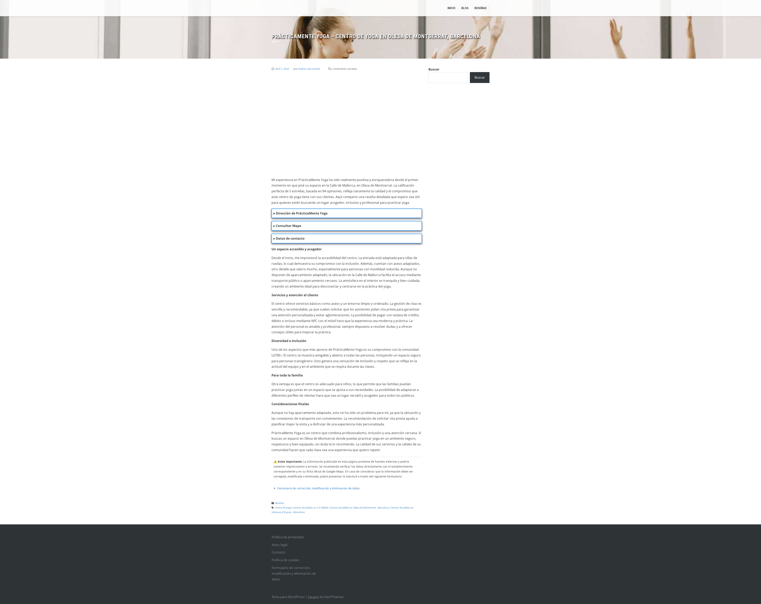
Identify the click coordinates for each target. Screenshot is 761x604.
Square (313, 597)
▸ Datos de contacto (289, 238)
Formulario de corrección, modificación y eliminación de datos (318, 488)
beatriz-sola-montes (309, 68)
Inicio (451, 8)
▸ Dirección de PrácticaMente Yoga (300, 213)
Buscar (433, 69)
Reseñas (279, 503)
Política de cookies (285, 560)
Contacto (278, 552)
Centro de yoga (283, 507)
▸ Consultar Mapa (287, 226)
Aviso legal (279, 545)
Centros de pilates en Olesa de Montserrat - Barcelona (359, 507)
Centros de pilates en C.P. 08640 (310, 507)
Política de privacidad (288, 537)
